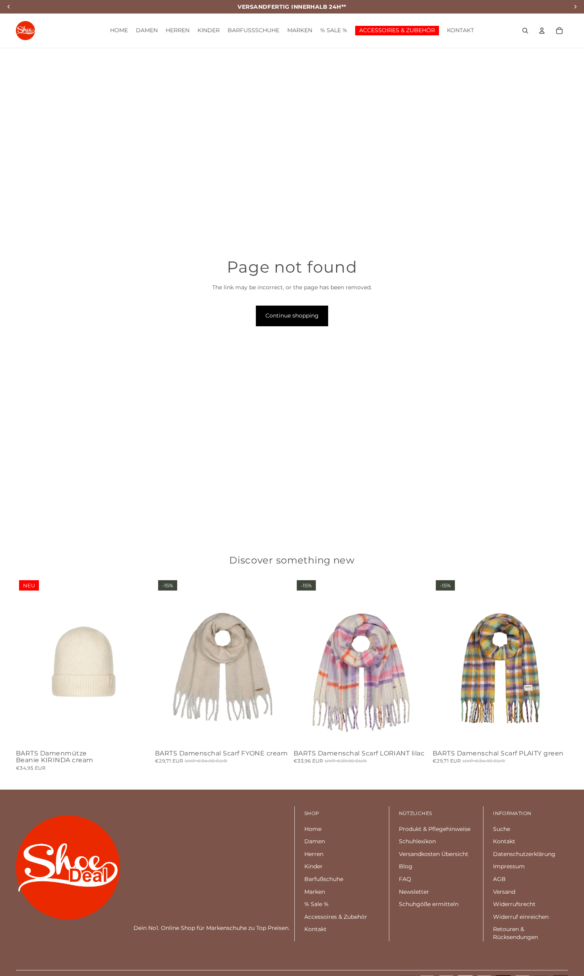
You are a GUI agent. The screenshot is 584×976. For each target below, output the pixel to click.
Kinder (313, 866)
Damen (314, 841)
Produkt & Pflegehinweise (434, 829)
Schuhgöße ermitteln (428, 904)
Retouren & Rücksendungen (515, 933)
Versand (504, 891)
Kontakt (315, 929)
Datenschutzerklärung (524, 854)
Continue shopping (292, 315)
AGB (499, 879)
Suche (501, 829)
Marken (314, 891)
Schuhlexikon (417, 841)
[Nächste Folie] (140, 661)
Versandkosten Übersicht (433, 854)
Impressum (509, 866)
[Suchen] (525, 30)
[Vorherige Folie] (28, 661)
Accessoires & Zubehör (335, 916)
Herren (313, 854)
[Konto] (542, 30)
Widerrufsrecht (514, 904)
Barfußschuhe (323, 879)
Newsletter (414, 891)
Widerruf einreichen (521, 916)
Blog (405, 866)
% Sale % (316, 904)
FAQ (405, 879)
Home (312, 829)
